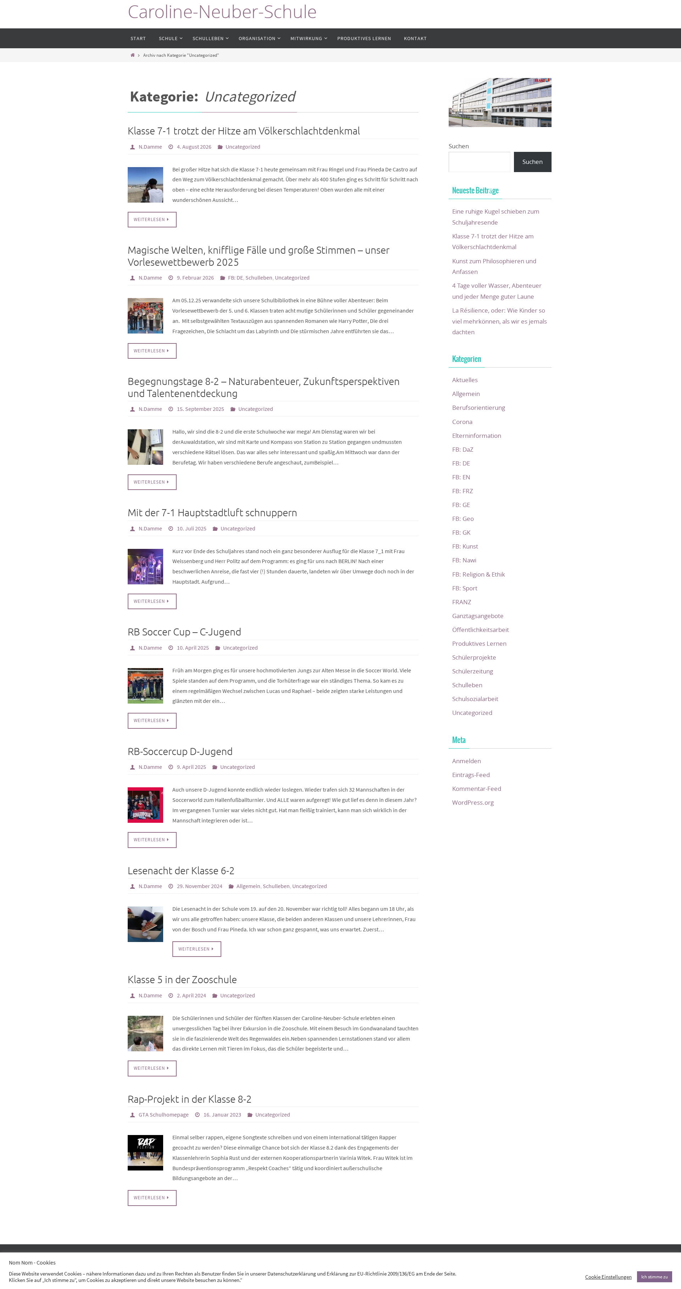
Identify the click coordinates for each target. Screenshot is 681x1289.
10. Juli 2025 (191, 528)
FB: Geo (463, 518)
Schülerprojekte (474, 657)
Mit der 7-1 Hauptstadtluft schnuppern (212, 513)
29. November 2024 (199, 885)
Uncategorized (243, 146)
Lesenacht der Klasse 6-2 (181, 871)
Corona (462, 422)
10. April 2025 (193, 647)
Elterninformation (476, 435)
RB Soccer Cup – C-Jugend (184, 632)
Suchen (459, 146)
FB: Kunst (465, 546)
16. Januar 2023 (222, 1114)
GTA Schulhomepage (164, 1114)
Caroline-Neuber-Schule (222, 11)
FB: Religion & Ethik (478, 574)
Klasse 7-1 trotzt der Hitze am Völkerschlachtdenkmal (244, 131)
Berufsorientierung (478, 407)
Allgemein (248, 885)
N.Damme (150, 146)
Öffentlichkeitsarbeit (480, 630)
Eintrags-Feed (471, 775)
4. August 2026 (194, 146)
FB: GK (461, 532)
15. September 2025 (200, 408)
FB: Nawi (464, 560)
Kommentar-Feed (476, 788)
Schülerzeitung (472, 671)
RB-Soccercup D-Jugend (180, 751)
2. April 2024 (191, 995)
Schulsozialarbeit (475, 699)
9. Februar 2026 (195, 277)
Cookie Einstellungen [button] (608, 1277)
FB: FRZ (462, 491)
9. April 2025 (191, 766)
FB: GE (461, 505)
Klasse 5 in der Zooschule (182, 980)
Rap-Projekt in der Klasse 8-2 (190, 1099)
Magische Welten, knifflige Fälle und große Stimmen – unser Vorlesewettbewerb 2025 (258, 256)
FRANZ (461, 602)
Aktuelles (465, 380)
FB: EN (461, 477)
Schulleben (258, 277)
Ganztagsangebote (478, 616)
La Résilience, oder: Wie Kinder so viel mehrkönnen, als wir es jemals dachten (499, 321)
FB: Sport (464, 588)
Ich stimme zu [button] (654, 1277)
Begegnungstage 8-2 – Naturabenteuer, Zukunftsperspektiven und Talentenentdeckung (264, 387)
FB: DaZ (463, 449)
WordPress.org (473, 802)
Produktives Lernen (479, 643)
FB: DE (235, 277)
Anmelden (466, 761)
